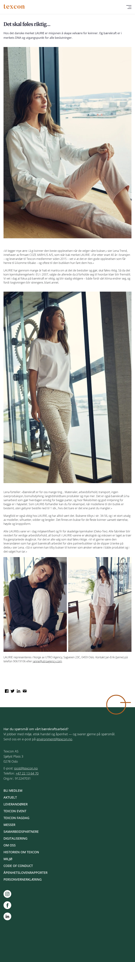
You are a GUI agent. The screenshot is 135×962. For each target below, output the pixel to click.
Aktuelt (10, 797)
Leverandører (16, 804)
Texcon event (15, 811)
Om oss (10, 845)
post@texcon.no (26, 768)
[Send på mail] (24, 690)
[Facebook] (9, 905)
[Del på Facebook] (6, 690)
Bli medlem (13, 790)
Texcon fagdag (16, 818)
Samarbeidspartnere (21, 831)
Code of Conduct (18, 866)
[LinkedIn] (7, 917)
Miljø (8, 859)
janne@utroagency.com (47, 661)
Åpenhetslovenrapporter (25, 872)
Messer (9, 825)
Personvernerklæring (23, 879)
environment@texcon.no (54, 739)
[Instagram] (9, 894)
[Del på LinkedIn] (18, 690)
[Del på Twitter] (12, 690)
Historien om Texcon (21, 852)
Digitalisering (15, 838)
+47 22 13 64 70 (27, 773)
